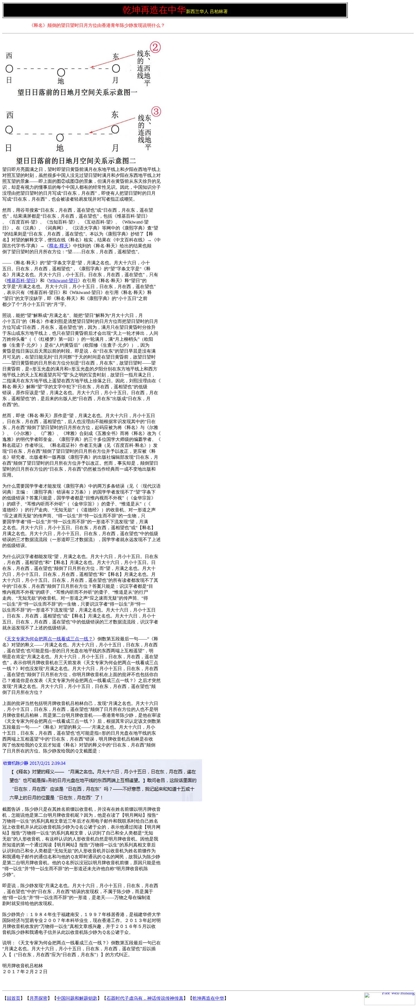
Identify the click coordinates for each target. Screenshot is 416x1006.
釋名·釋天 (58, 245)
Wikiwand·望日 (63, 280)
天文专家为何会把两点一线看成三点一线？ (50, 638)
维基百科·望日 (21, 280)
